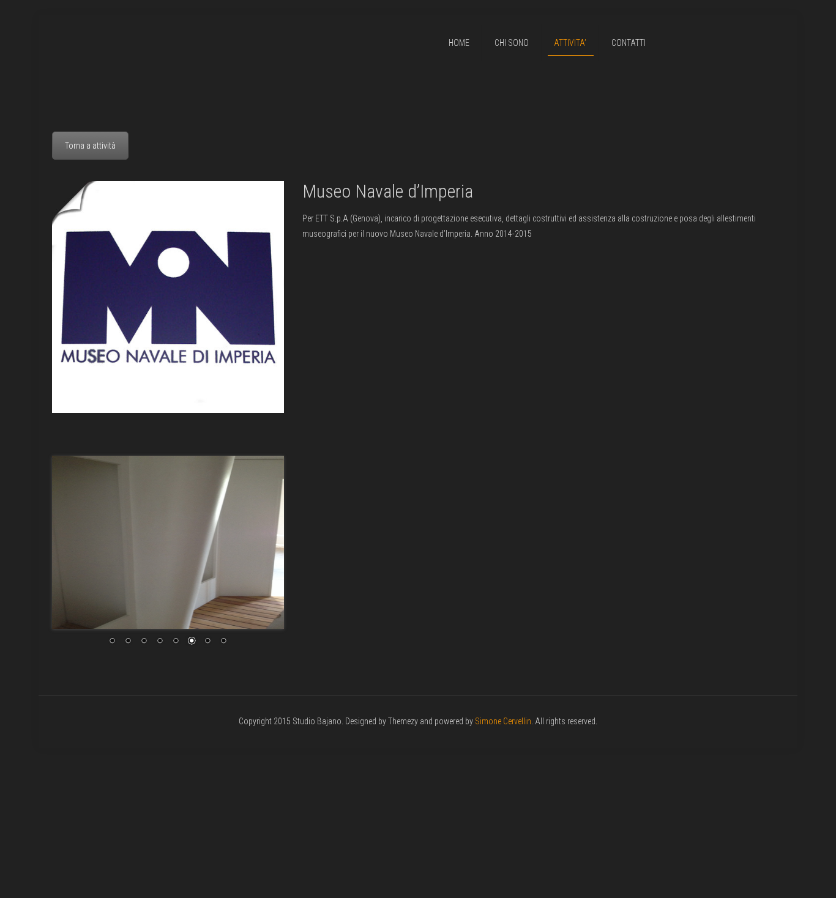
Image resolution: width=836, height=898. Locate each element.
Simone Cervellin (503, 721)
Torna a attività (90, 145)
